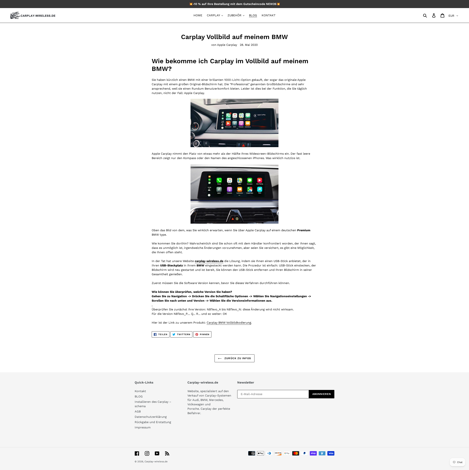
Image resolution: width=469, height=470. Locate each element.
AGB (138, 411)
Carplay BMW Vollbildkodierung (229, 322)
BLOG (139, 396)
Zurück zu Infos (237, 358)
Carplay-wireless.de (156, 461)
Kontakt (140, 391)
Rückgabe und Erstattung (153, 422)
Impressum (143, 427)
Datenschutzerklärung (151, 417)
